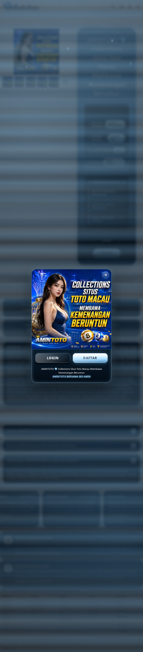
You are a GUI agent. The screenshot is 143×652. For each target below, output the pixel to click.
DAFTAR (90, 358)
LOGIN (53, 358)
